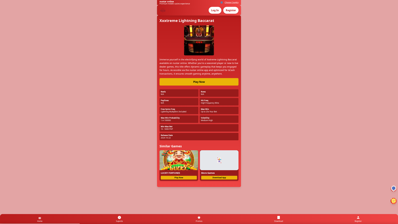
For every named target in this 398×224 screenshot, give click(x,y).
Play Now (199, 82)
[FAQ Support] (394, 188)
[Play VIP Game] (394, 201)
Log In (215, 10)
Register (231, 10)
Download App (219, 177)
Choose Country (231, 2)
